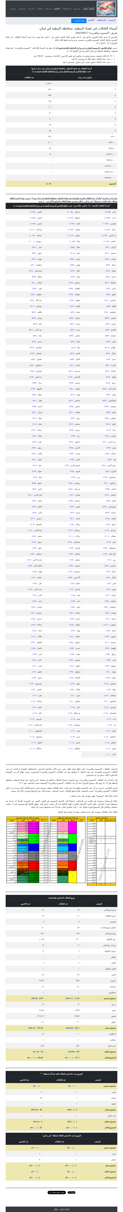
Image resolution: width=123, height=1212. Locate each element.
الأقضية (56, 9)
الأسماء (31, 9)
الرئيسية (76, 9)
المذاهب (48, 9)
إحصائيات (22, 9)
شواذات (12, 9)
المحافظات (66, 9)
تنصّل (56, 1209)
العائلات (39, 9)
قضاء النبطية (79, 21)
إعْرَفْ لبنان (88, 8)
